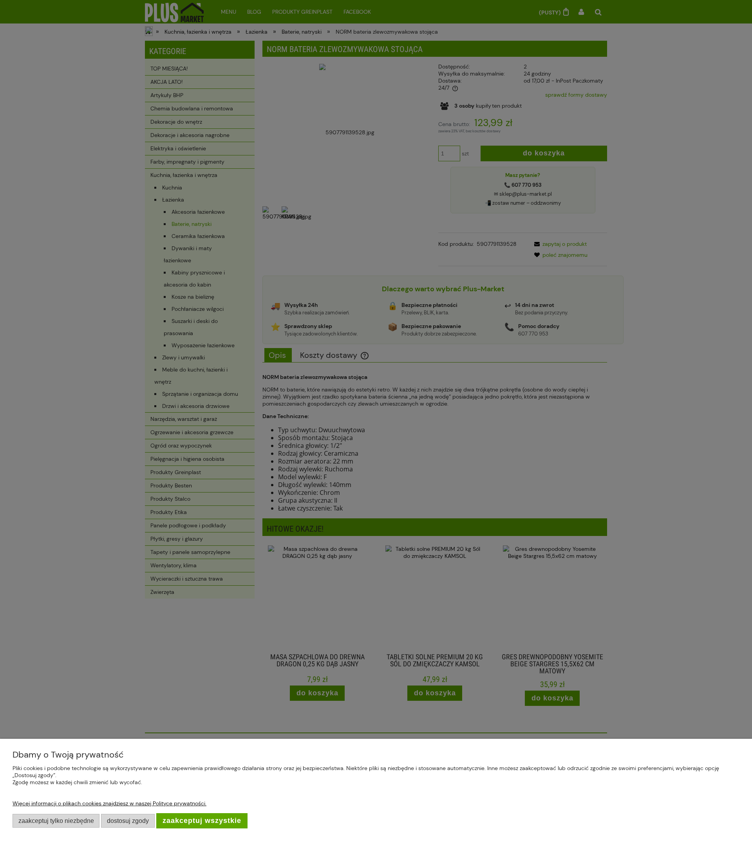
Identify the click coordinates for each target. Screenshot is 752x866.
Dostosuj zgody (128, 820)
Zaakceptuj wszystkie (202, 821)
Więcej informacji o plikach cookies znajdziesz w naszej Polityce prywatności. (109, 803)
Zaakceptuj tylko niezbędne (56, 820)
